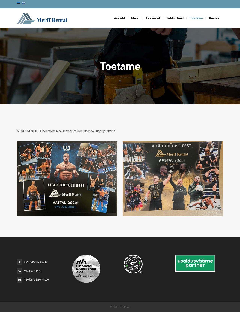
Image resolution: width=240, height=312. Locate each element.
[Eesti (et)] (18, 3)
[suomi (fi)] (23, 3)
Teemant (125, 307)
